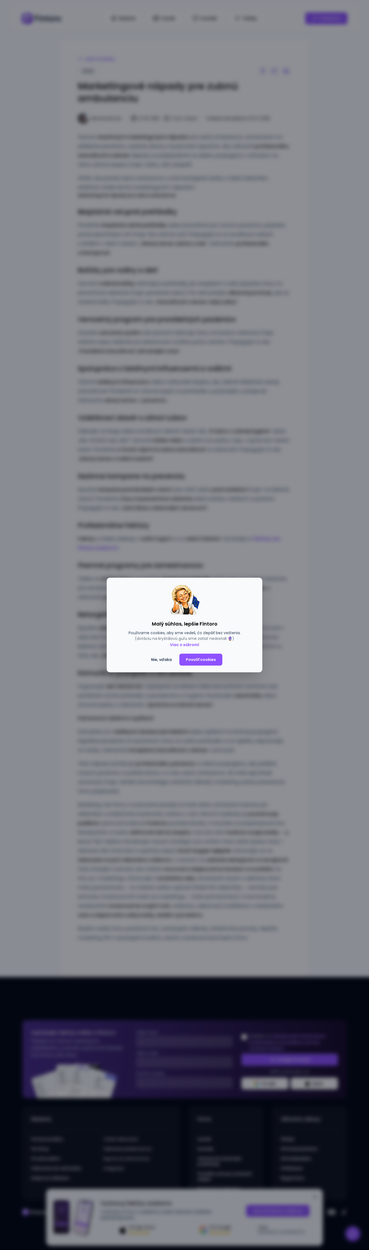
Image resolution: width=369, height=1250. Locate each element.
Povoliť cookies (201, 659)
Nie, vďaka (161, 659)
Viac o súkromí (184, 644)
